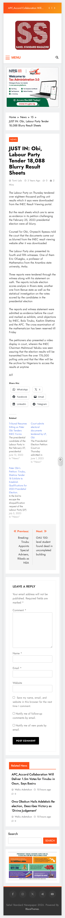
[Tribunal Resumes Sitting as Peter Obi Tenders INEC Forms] (20, 441)
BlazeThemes (32, 909)
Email (17, 668)
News (13, 139)
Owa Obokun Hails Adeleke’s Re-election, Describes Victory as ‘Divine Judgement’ (33, 806)
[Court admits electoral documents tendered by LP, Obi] (42, 443)
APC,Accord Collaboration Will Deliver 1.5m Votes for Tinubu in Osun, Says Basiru (25, 8)
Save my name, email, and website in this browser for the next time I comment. (32, 702)
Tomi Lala (17, 180)
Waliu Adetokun (23, 789)
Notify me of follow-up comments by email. (27, 716)
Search (13, 834)
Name (17, 653)
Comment (19, 610)
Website (17, 683)
